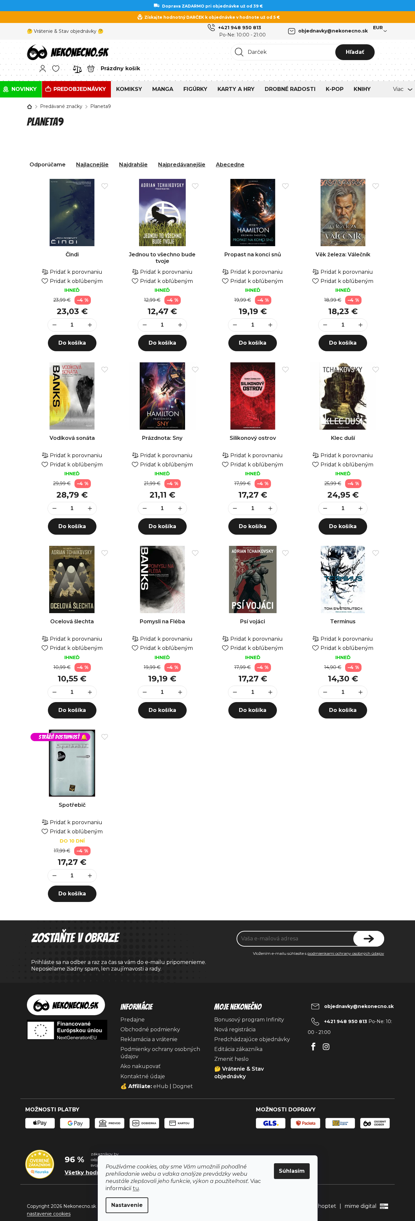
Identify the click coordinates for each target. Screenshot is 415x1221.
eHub (160, 1086)
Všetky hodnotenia (91, 1172)
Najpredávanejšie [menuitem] (181, 164)
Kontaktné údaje (142, 1076)
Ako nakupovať (140, 1066)
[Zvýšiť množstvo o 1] (89, 325)
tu (136, 1188)
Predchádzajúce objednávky (252, 1039)
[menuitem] (21, 89)
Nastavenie (127, 1205)
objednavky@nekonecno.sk (333, 31)
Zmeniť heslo (231, 1059)
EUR (378, 28)
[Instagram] (326, 1045)
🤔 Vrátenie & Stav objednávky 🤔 (65, 31)
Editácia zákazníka (238, 1049)
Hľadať (355, 52)
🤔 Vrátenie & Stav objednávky (239, 1072)
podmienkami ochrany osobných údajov (345, 953)
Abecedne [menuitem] (230, 164)
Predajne (132, 1020)
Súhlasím (292, 1171)
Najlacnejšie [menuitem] (92, 164)
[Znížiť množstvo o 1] (54, 325)
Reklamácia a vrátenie (148, 1039)
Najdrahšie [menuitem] (133, 164)
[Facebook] (313, 1045)
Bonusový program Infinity (249, 1020)
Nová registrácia (235, 1029)
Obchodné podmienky (150, 1029)
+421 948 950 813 (239, 28)
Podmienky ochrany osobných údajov (160, 1053)
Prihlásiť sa (368, 939)
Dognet (183, 1086)
